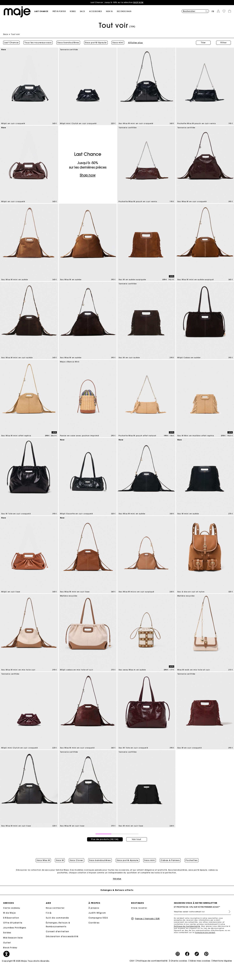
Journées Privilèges (14, 927)
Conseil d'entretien (57, 931)
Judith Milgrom (97, 913)
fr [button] (213, 11)
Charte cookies (178, 961)
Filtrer (223, 42)
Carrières (94, 923)
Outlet (7, 942)
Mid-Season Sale (13, 937)
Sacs (5, 34)
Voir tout (136, 839)
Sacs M (60, 860)
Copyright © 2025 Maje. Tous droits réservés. (26, 961)
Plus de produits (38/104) (104, 839)
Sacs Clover (76, 860)
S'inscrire (228, 911)
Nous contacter (55, 908)
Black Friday (10, 947)
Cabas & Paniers (170, 860)
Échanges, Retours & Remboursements (58, 925)
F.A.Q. (49, 913)
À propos (94, 908)
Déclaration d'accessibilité (62, 936)
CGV (132, 961)
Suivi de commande (57, 918)
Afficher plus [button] (135, 43)
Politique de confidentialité (152, 961)
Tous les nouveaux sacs (38, 43)
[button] (43, 11)
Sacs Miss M (43, 860)
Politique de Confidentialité (187, 926)
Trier (203, 42)
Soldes (7, 932)
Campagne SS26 (98, 918)
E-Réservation (11, 918)
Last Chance (11, 43)
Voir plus (117, 878)
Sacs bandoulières (68, 43)
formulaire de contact (205, 932)
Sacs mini (118, 43)
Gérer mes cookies (200, 961)
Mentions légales (222, 961)
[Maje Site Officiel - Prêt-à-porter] (17, 12)
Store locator (139, 908)
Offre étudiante (12, 923)
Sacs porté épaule (96, 43)
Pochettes (192, 860)
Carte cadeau (11, 908)
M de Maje (9, 913)
